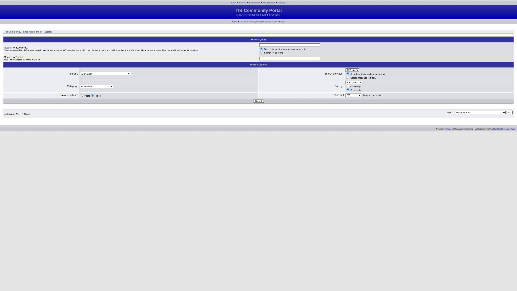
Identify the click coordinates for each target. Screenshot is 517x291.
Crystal (512, 129)
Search (242, 2)
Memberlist (254, 2)
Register (281, 2)
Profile (234, 21)
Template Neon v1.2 (501, 129)
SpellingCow (487, 129)
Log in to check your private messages (259, 21)
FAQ (233, 2)
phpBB (448, 129)
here (244, 14)
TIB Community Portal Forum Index (23, 32)
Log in (283, 21)
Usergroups (269, 2)
